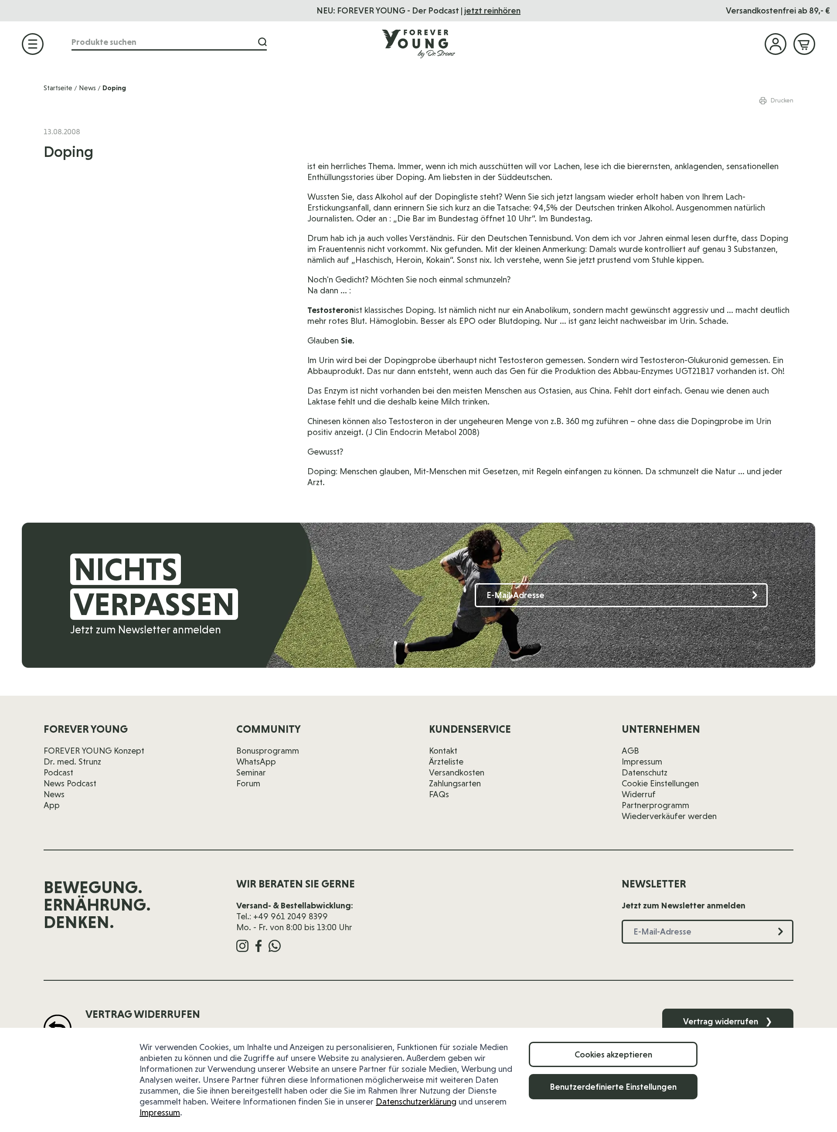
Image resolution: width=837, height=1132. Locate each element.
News (87, 88)
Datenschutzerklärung (416, 1101)
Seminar (251, 772)
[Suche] (262, 42)
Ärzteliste (446, 761)
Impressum (160, 1112)
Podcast (58, 772)
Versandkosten (456, 772)
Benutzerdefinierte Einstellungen (613, 1086)
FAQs (439, 794)
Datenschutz (644, 772)
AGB (630, 750)
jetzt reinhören (492, 10)
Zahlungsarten (455, 783)
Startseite (58, 88)
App (52, 805)
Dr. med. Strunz (72, 761)
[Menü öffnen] (33, 44)
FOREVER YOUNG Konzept (94, 750)
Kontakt (443, 750)
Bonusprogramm (267, 750)
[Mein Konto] (775, 44)
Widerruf (639, 794)
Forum (248, 783)
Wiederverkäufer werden (669, 816)
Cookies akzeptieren (613, 1054)
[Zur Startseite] (418, 43)
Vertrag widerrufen (727, 1021)
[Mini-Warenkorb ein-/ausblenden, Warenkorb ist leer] (804, 44)
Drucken (782, 100)
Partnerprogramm (655, 805)
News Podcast (70, 783)
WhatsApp (256, 761)
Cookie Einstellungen (660, 783)
